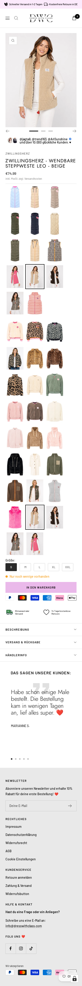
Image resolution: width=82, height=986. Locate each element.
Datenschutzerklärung (21, 835)
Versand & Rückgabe (23, 642)
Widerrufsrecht (16, 843)
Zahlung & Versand (18, 886)
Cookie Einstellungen (20, 859)
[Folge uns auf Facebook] (10, 948)
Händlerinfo (16, 655)
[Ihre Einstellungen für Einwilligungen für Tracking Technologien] (74, 978)
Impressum (13, 826)
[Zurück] (7, 131)
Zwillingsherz (17, 153)
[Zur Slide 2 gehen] (43, 131)
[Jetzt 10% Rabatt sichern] (70, 805)
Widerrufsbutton (17, 894)
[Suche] (16, 18)
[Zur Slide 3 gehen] (50, 131)
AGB (8, 851)
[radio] (15, 197)
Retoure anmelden (18, 877)
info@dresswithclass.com (23, 926)
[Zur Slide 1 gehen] (33, 131)
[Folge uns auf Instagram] (21, 948)
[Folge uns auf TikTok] (31, 948)
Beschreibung (17, 629)
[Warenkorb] (74, 18)
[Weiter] (75, 131)
